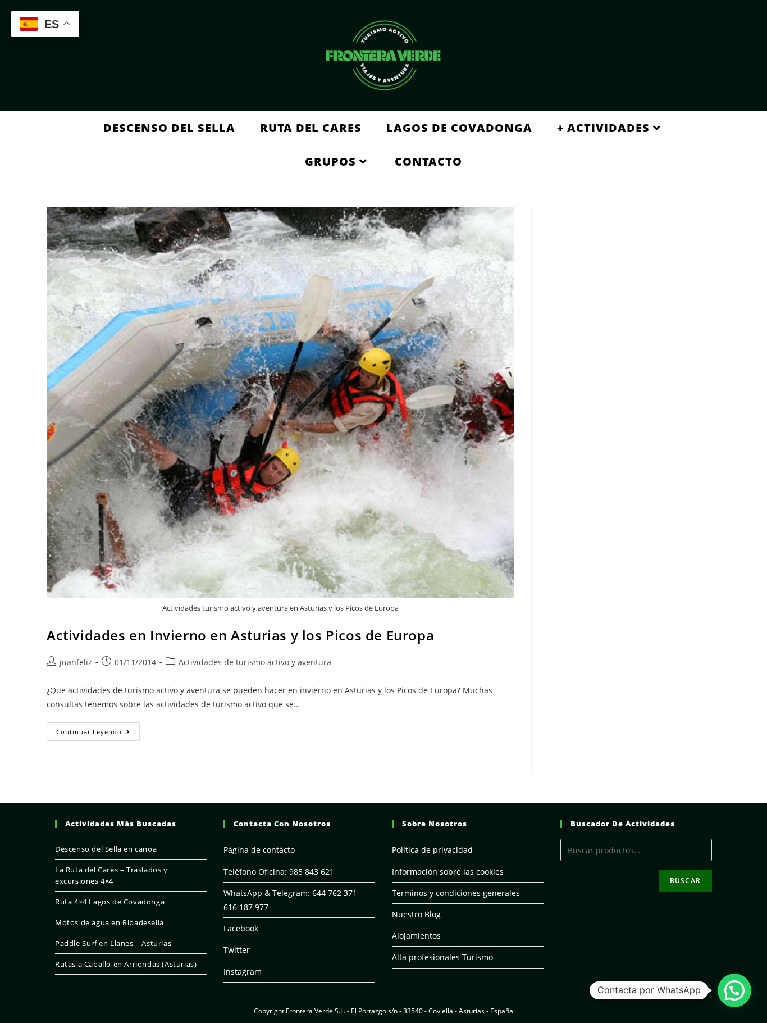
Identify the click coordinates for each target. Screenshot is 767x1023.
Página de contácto (259, 849)
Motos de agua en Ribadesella (109, 922)
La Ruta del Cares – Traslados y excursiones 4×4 (111, 875)
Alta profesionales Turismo (442, 957)
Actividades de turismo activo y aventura (255, 662)
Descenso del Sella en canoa (106, 849)
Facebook (240, 928)
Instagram (242, 971)
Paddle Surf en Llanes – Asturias (113, 943)
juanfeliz (76, 662)
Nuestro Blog (416, 914)
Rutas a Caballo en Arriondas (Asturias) (126, 964)
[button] (734, 990)
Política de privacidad (432, 849)
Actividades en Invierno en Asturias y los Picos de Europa (240, 635)
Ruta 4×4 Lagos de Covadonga (110, 902)
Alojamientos (416, 935)
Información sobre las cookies (448, 871)
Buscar (685, 880)
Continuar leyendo (98, 733)
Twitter (236, 949)
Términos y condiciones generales (456, 893)
